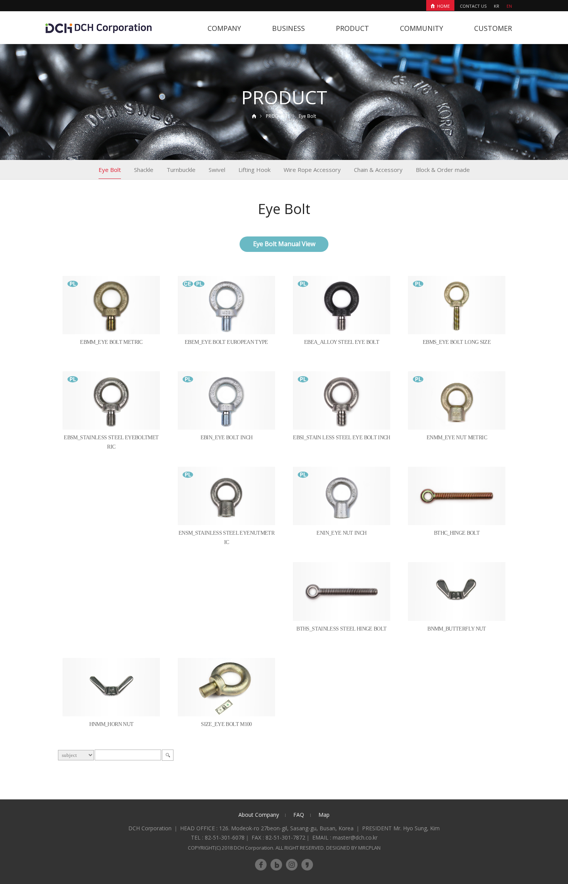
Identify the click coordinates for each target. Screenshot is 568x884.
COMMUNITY (421, 28)
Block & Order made (443, 169)
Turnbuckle (181, 169)
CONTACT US (473, 6)
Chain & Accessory (378, 169)
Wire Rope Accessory (312, 169)
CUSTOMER (493, 28)
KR (496, 6)
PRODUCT (352, 28)
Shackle (143, 169)
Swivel (217, 169)
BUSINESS (288, 28)
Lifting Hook (254, 169)
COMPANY (224, 28)
